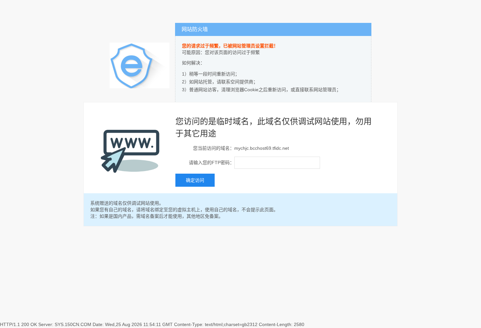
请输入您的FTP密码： (211, 162)
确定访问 (195, 180)
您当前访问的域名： (213, 148)
